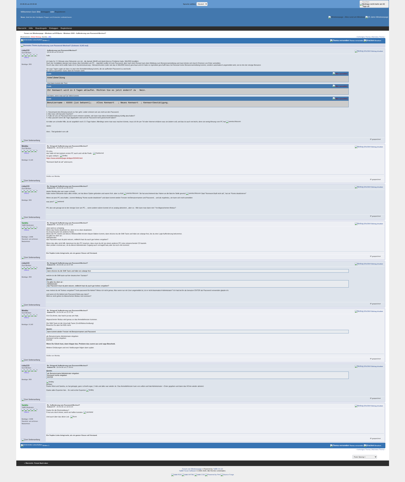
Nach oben (44, 463)
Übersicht (21, 28)
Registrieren (60, 12)
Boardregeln (41, 28)
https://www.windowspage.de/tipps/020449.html (64, 158)
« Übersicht (28, 463)
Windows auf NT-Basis (53, 33)
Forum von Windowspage (34, 33)
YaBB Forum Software (187, 471)
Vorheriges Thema (363, 37)
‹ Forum (36, 463)
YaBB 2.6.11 (217, 469)
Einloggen (45, 12)
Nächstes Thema (378, 37)
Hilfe (31, 28)
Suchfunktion (49, 17)
